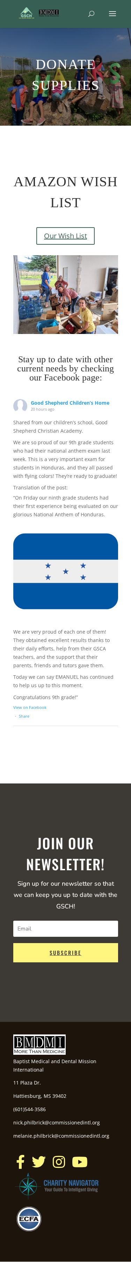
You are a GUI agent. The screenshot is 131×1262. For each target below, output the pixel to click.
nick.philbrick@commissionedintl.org (56, 1122)
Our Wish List (65, 235)
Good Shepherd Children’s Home (70, 402)
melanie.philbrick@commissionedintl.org (61, 1135)
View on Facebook (29, 707)
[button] (20, 1162)
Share (24, 716)
